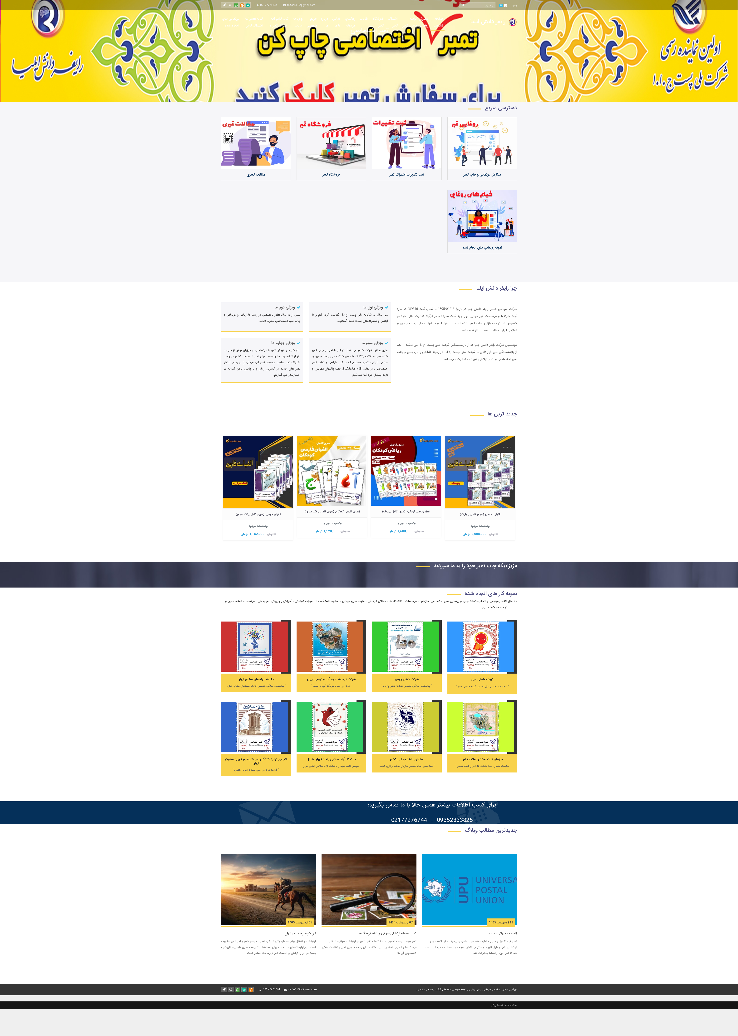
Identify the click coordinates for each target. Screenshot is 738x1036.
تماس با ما (336, 22)
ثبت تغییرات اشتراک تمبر (254, 22)
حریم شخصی (312, 22)
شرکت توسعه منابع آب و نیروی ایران (331, 679)
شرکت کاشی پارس (407, 679)
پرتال (493, 1005)
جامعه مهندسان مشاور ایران (256, 679)
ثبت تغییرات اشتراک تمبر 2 (278, 22)
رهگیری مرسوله (350, 22)
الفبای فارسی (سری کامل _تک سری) (332, 514)
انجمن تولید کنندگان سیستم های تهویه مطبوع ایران (256, 761)
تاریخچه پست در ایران (300, 933)
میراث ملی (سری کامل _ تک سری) (258, 511)
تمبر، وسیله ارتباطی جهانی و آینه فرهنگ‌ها (387, 933)
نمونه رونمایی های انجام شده (482, 247)
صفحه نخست (438, 22)
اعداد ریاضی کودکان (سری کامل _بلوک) (480, 511)
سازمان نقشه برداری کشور (406, 759)
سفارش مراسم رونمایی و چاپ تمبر (415, 22)
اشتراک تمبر (393, 22)
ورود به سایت (298, 22)
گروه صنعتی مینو (482, 679)
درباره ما (324, 22)
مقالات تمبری (256, 174)
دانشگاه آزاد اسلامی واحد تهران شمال (331, 759)
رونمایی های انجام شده (230, 22)
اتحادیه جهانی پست (503, 933)
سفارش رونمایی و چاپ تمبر (482, 174)
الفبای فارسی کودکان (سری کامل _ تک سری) (406, 511)
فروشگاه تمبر (378, 22)
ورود (514, 5)
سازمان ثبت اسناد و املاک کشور (482, 759)
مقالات (364, 18)
